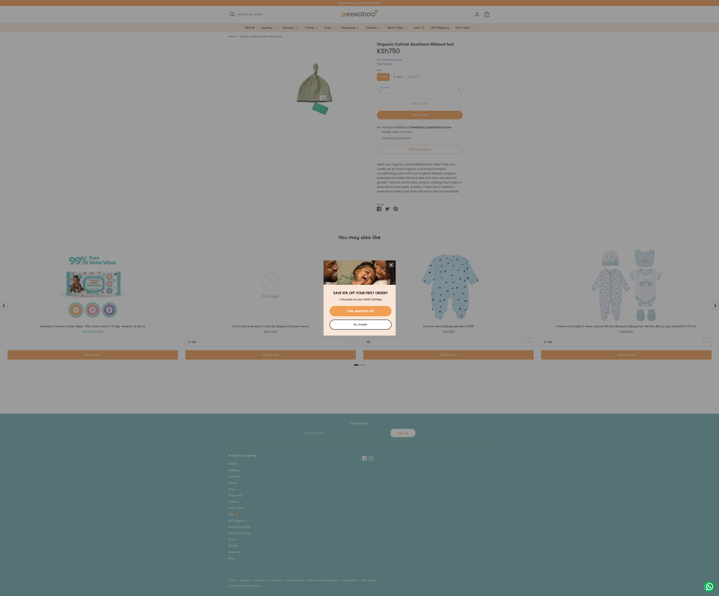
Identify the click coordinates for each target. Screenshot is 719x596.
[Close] (391, 264)
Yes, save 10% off (360, 311)
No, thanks (360, 324)
